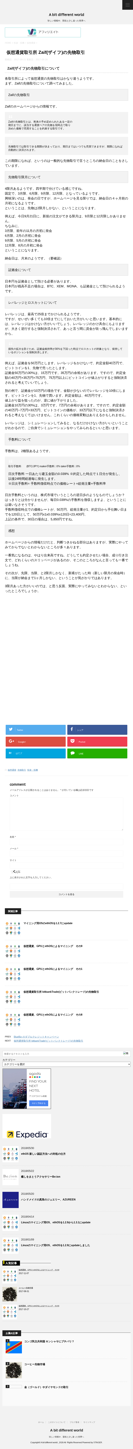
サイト (13, 860)
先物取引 (22, 770)
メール (14, 848)
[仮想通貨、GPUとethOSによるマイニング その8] (10, 1282)
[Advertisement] (32, 632)
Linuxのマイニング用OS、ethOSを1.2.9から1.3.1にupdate (56, 1222)
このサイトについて (57, 1422)
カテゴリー (8, 1060)
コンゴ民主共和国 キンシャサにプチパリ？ (49, 1341)
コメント (14, 795)
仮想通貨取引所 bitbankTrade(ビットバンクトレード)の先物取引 (61, 991)
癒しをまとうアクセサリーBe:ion (40, 1176)
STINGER (97, 1442)
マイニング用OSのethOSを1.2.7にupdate (48, 923)
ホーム (41, 1422)
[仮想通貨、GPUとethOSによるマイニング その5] (10, 1318)
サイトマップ (89, 1422)
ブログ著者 (74, 1422)
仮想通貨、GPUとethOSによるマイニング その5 (39, 1306)
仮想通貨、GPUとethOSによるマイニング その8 (53, 1014)
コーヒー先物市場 (26, 1288)
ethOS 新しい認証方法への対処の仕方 (43, 1153)
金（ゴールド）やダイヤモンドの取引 (46, 1387)
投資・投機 (32, 770)
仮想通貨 (12, 770)
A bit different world (66, 14)
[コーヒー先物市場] (10, 1300)
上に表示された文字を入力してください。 (31, 877)
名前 (13, 837)
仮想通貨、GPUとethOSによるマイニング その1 (53, 969)
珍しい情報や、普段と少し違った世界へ (66, 1437)
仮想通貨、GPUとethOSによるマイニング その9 (53, 946)
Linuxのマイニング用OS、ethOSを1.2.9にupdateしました (55, 1245)
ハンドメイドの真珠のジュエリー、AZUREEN (48, 1199)
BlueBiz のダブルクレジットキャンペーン (36, 1036)
